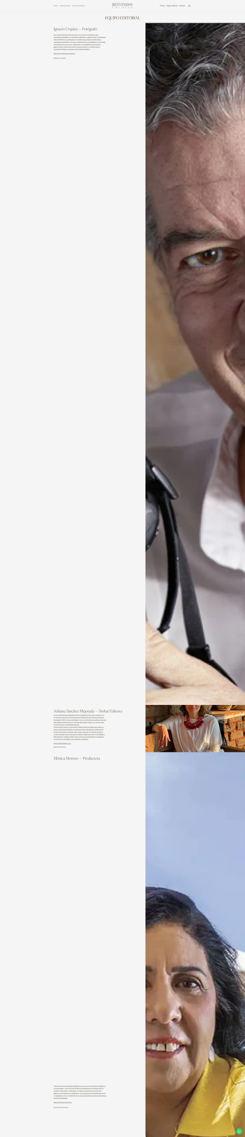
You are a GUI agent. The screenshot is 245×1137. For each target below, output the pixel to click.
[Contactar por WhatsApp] (239, 1131)
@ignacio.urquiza (60, 58)
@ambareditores (59, 747)
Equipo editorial (171, 6)
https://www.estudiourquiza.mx (64, 53)
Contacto (182, 6)
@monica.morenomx (61, 1107)
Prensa (162, 6)
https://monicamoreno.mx (63, 1102)
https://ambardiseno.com (62, 743)
